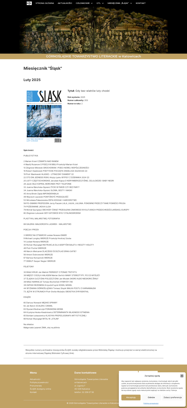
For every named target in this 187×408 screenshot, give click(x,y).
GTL (99, 3)
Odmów (151, 397)
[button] (182, 376)
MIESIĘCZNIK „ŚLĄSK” (118, 3)
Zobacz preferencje (173, 397)
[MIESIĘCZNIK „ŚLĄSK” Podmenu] (131, 3)
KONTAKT (141, 3)
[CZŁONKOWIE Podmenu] (92, 3)
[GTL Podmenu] (103, 3)
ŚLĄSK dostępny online (40, 389)
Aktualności (35, 379)
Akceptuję (131, 397)
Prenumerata (36, 386)
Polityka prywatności (151, 403)
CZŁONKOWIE (83, 3)
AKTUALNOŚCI (65, 3)
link (71, 353)
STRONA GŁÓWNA (45, 3)
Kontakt (33, 392)
